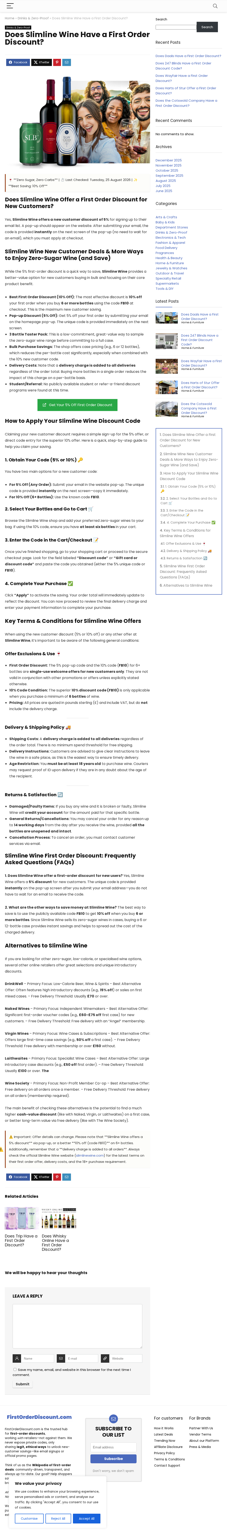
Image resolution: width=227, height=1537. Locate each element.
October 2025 (167, 170)
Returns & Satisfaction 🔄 (187, 558)
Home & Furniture (170, 263)
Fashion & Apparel (170, 242)
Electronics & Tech (171, 237)
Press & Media (200, 1447)
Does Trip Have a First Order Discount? (21, 1240)
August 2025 (166, 180)
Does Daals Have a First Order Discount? (188, 56)
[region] (57, 1502)
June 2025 (164, 191)
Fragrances (165, 252)
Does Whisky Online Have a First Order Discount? (55, 1242)
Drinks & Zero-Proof (33, 18)
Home (9, 18)
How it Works (164, 1428)
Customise (29, 1518)
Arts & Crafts (166, 217)
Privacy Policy (164, 1453)
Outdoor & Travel (170, 273)
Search (161, 19)
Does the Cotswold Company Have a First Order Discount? (199, 408)
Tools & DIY (165, 288)
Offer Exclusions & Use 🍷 (186, 543)
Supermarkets (167, 283)
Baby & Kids (165, 222)
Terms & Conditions (169, 1459)
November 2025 (169, 165)
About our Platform (204, 1440)
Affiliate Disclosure (168, 1447)
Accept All (86, 1518)
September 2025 (169, 175)
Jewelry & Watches (171, 268)
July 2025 (163, 185)
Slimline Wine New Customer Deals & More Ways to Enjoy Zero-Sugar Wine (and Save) (189, 459)
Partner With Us (201, 1428)
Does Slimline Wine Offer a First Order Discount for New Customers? (188, 440)
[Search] (215, 6)
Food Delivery (166, 247)
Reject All (58, 1518)
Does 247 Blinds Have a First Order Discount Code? (199, 340)
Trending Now (164, 1440)
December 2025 (169, 160)
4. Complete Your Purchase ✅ (191, 522)
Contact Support (167, 1465)
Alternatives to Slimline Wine (187, 585)
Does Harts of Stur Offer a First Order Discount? (200, 385)
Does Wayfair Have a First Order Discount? (201, 363)
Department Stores (172, 227)
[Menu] (10, 6)
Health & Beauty (169, 258)
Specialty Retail (168, 278)
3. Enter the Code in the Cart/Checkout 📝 (181, 512)
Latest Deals (163, 1434)
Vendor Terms (200, 1434)
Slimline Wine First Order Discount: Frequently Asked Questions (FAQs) (183, 572)
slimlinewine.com (90, 1155)
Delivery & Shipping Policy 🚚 (189, 551)
